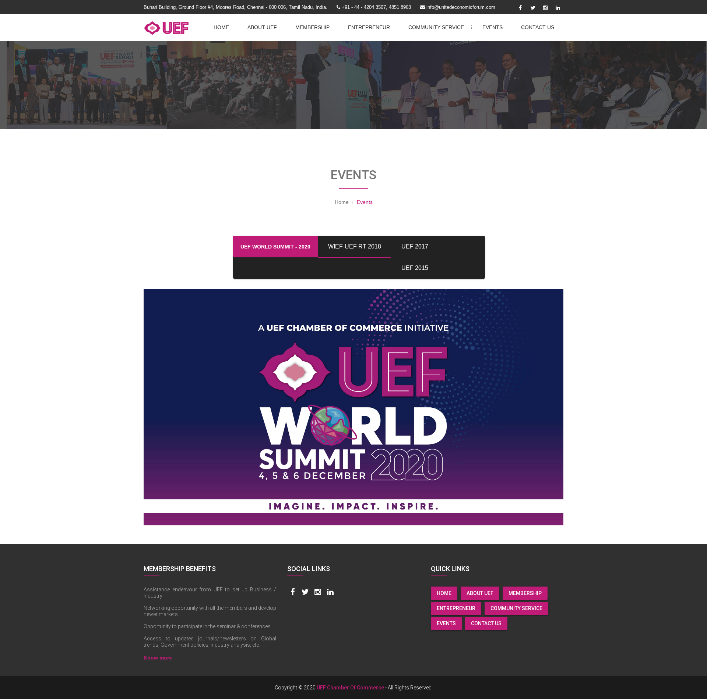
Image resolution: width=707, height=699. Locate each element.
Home (221, 27)
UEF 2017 (414, 246)
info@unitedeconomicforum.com (460, 7)
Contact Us (537, 27)
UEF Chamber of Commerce (350, 688)
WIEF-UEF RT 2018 (354, 246)
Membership (312, 27)
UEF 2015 (414, 268)
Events (492, 27)
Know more (158, 658)
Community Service (440, 27)
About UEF (262, 27)
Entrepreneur (369, 27)
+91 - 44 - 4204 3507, (364, 7)
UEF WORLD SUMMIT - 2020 (275, 247)
